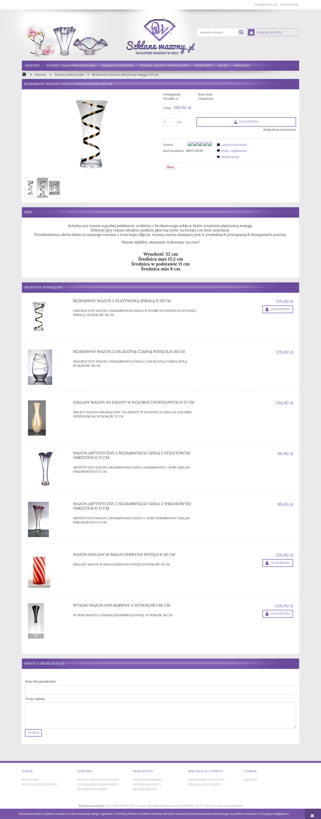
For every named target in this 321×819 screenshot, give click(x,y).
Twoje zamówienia (147, 779)
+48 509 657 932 (123, 805)
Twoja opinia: (35, 699)
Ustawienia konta (147, 784)
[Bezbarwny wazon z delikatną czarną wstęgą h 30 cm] (47, 367)
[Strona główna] (160, 35)
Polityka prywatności (39, 784)
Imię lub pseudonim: (40, 681)
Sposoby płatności (92, 789)
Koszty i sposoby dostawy (98, 779)
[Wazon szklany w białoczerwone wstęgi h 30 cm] (47, 570)
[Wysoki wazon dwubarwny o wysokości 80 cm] (47, 621)
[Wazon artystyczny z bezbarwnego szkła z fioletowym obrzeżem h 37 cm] (47, 468)
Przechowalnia (145, 789)
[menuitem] (32, 66)
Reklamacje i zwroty (204, 784)
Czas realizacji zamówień (97, 784)
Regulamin (30, 779)
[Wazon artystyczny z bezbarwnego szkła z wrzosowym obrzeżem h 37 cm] (47, 519)
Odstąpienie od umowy (206, 779)
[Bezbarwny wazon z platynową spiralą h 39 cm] (47, 316)
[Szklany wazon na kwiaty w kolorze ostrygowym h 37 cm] (47, 418)
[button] (231, 144)
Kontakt (251, 779)
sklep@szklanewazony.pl (164, 805)
